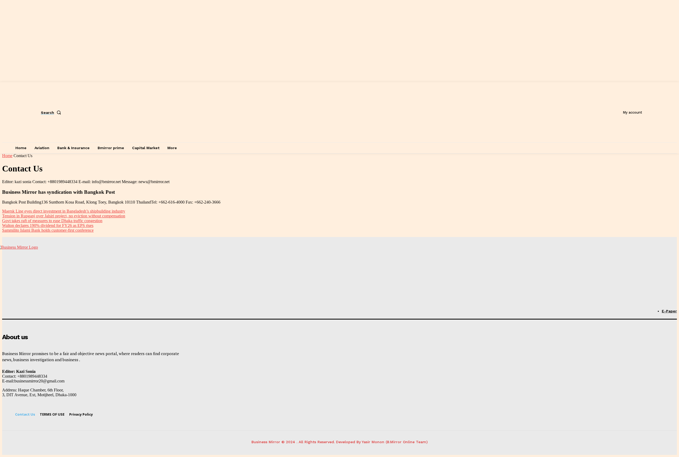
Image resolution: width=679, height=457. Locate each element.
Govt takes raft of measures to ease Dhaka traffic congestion (52, 220)
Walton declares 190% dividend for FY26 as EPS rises (47, 225)
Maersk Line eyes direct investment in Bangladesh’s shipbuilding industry (63, 211)
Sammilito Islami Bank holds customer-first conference (48, 230)
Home (7, 155)
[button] (52, 112)
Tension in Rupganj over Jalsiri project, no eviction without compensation (63, 216)
